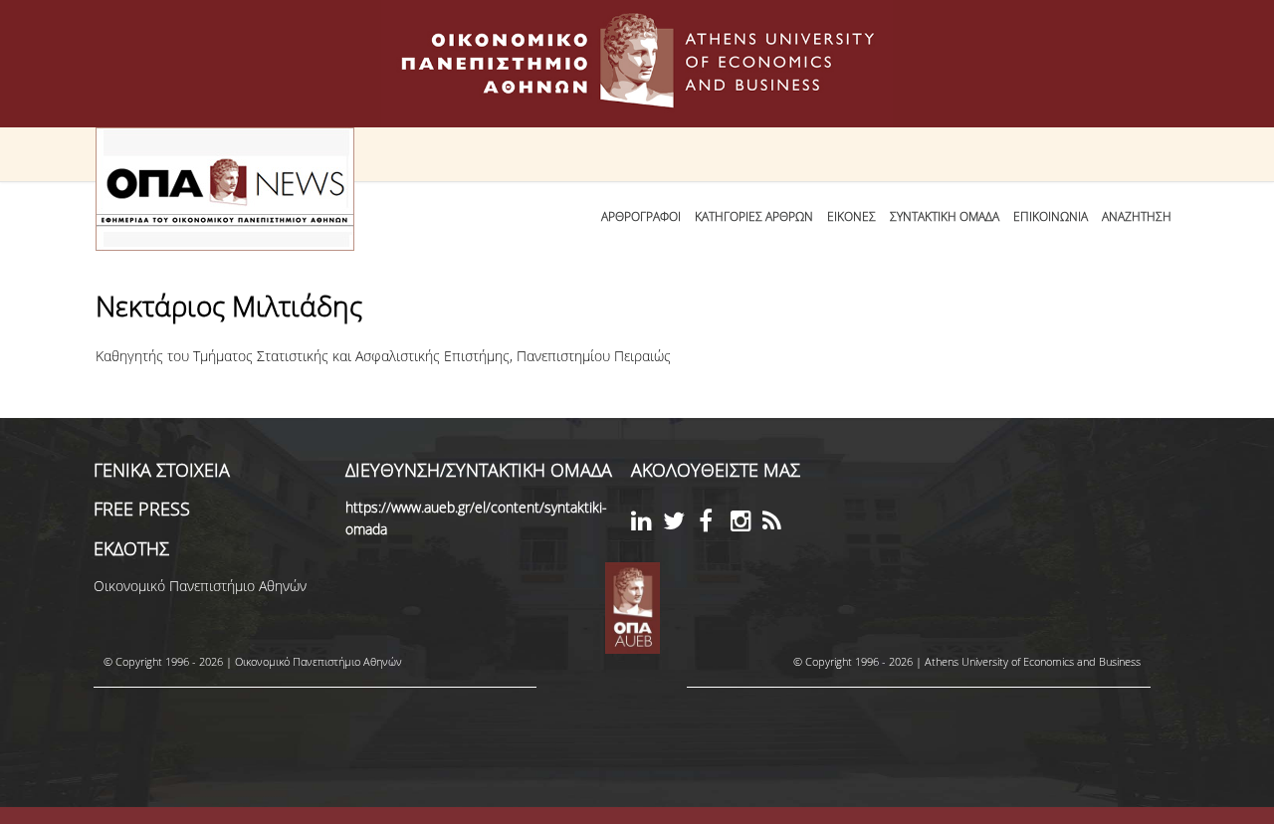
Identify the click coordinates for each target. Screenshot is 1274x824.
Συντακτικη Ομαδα (944, 216)
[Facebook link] (715, 524)
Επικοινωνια (1050, 216)
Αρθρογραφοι (641, 216)
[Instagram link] (746, 524)
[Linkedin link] (647, 524)
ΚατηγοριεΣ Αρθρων (754, 216)
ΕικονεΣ (851, 216)
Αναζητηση (1136, 216)
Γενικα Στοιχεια (162, 470)
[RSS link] (778, 524)
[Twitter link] (679, 524)
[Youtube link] (697, 519)
